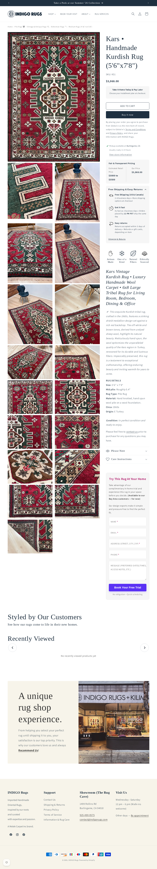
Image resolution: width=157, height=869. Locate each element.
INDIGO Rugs (73, 860)
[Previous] (12, 648)
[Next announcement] (148, 3)
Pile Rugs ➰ (20, 26)
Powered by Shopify (87, 860)
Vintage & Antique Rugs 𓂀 (38, 26)
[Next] (144, 648)
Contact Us (50, 799)
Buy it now (127, 114)
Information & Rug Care (56, 819)
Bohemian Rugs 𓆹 (59, 26)
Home (10, 26)
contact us (132, 431)
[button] (133, 14)
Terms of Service (53, 814)
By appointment (140, 815)
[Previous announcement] (8, 3)
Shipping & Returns (117, 239)
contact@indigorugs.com (93, 819)
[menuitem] (52, 14)
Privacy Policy (51, 809)
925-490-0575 (87, 815)
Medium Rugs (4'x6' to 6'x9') (80, 26)
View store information (120, 154)
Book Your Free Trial (127, 587)
